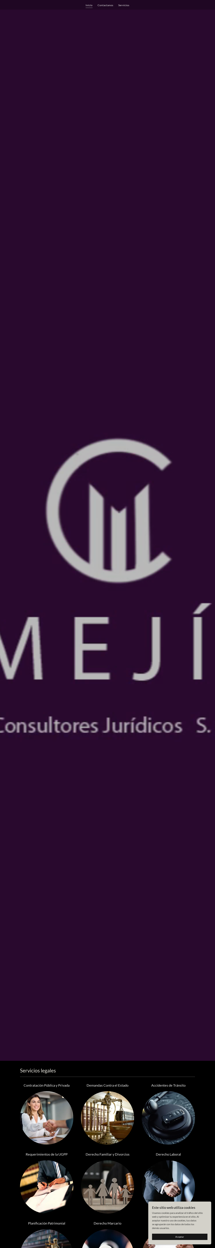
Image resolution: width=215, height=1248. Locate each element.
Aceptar (179, 1236)
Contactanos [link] (105, 5)
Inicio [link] (89, 5)
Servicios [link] (123, 5)
